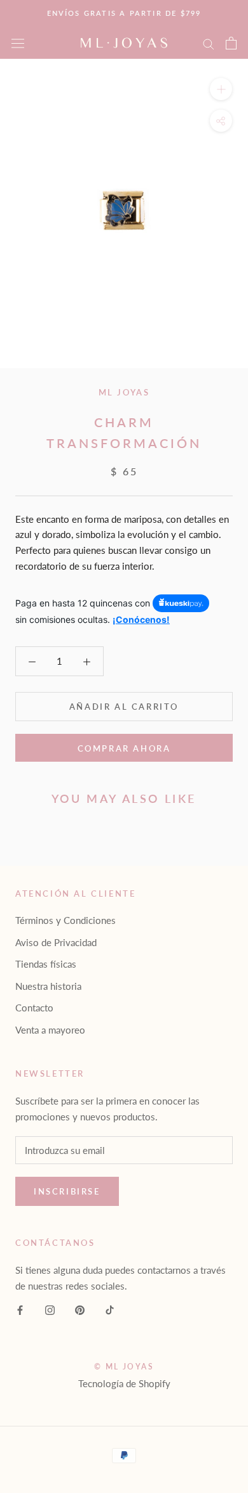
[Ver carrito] (231, 43)
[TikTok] (109, 1309)
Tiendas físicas (45, 964)
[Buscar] (208, 43)
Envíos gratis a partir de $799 (124, 13)
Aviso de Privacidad (56, 942)
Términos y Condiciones (65, 920)
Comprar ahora (124, 748)
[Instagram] (50, 1309)
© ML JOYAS (124, 1366)
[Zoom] (221, 89)
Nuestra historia (48, 986)
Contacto (34, 1007)
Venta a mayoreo (50, 1029)
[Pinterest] (80, 1309)
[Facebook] (20, 1309)
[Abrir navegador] (17, 42)
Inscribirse (67, 1191)
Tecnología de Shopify (124, 1383)
